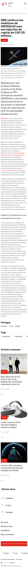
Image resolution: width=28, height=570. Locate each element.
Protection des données (7, 559)
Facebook (4, 326)
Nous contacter (7, 534)
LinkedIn (17, 326)
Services (4, 522)
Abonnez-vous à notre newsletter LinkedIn (14, 543)
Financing (18, 336)
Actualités (5, 530)
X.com (11, 326)
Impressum (19, 559)
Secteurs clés (7, 526)
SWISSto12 (4, 118)
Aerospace (6, 336)
